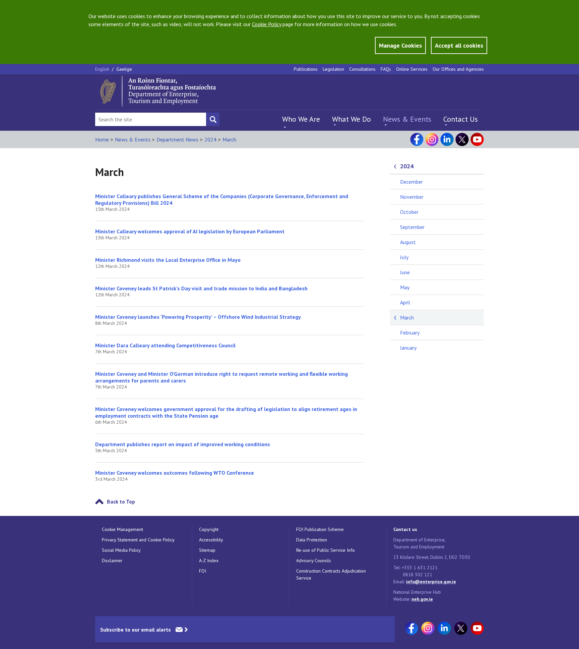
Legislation (333, 69)
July (404, 257)
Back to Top (121, 501)
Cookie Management (122, 529)
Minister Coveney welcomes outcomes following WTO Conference (174, 472)
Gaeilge (124, 69)
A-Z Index (208, 560)
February (410, 332)
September (412, 227)
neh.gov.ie (422, 599)
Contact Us (460, 119)
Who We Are (301, 119)
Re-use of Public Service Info (325, 550)
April (405, 302)
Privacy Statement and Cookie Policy (138, 540)
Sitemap (207, 550)
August (408, 242)
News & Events (407, 119)
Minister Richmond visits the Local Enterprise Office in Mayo (168, 259)
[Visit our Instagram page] (432, 139)
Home (102, 139)
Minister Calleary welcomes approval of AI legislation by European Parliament (189, 231)
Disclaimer (112, 560)
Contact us (405, 529)
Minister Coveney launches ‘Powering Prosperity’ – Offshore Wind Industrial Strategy (198, 316)
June (405, 272)
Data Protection (311, 540)
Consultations (362, 69)
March (229, 139)
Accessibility (211, 540)
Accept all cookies (459, 45)
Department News (177, 139)
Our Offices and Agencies (458, 69)
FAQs (386, 69)
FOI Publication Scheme (320, 529)
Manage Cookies (400, 45)
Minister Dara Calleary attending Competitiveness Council (165, 345)
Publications (306, 69)
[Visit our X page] (462, 139)
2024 (210, 139)
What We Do (351, 119)
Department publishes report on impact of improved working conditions (182, 444)
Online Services (412, 69)
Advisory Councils (313, 560)
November (412, 196)
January (408, 347)
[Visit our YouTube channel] (477, 139)
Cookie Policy (266, 24)
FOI (202, 571)
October (409, 212)
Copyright (208, 529)
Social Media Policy (121, 550)
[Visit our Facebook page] (417, 139)
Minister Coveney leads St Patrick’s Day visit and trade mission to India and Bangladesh (201, 288)
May (404, 287)
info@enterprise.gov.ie (431, 582)
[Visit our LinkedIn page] (447, 139)
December (411, 181)
